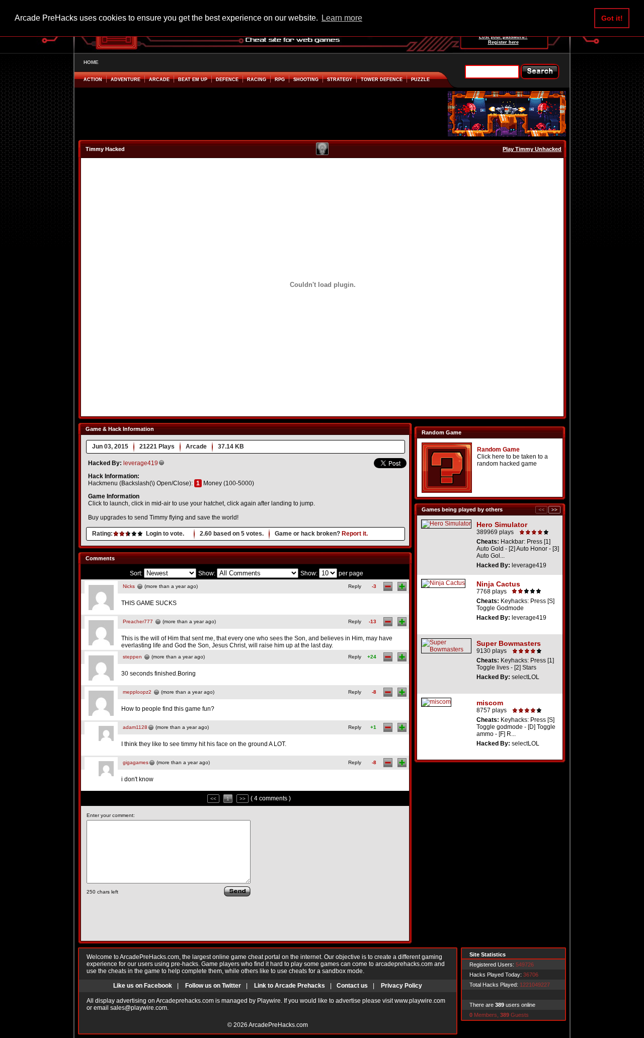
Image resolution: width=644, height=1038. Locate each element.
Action (93, 79)
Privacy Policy (401, 985)
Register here (503, 42)
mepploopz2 (137, 692)
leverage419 (140, 463)
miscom (489, 703)
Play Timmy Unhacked (532, 149)
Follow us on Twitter (213, 985)
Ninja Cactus (498, 584)
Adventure (125, 79)
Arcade (159, 79)
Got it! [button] (612, 18)
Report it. (355, 533)
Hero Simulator (501, 525)
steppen (132, 656)
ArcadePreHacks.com (278, 1024)
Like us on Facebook (142, 985)
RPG (280, 79)
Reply (354, 586)
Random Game (498, 449)
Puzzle (420, 79)
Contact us (352, 985)
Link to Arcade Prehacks (289, 985)
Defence (227, 79)
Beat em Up (192, 79)
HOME (91, 62)
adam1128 (135, 727)
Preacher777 (138, 621)
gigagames (135, 762)
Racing (256, 79)
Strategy (339, 79)
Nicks (129, 586)
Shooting (305, 79)
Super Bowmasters (508, 643)
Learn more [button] (341, 18)
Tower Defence (382, 79)
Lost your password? (503, 36)
